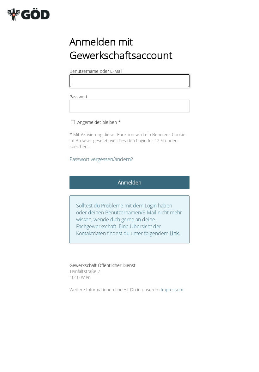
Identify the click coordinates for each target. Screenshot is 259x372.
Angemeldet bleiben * (99, 122)
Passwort (78, 97)
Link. (175, 233)
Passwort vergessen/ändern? (101, 159)
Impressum (172, 290)
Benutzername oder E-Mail (95, 71)
